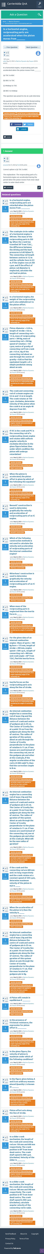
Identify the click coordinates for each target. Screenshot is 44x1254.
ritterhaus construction (17, 568)
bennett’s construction (17, 532)
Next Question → (33, 47)
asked (5, 61)
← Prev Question (10, 47)
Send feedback (10, 1234)
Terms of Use (24, 1239)
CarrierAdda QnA (17, 3)
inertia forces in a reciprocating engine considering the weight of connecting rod (22, 383)
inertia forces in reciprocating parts (28, 113)
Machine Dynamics (21, 61)
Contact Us (9, 1243)
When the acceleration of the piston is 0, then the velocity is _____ (21, 910)
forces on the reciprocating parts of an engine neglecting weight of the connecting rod (21, 117)
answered (5, 165)
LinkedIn (24, 129)
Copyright (35, 1234)
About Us (23, 1234)
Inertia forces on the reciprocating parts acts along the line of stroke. (21, 685)
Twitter (30, 124)
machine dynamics (9, 113)
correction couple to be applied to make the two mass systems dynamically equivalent (20, 784)
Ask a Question (18, 14)
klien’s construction (16, 468)
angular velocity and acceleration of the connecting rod (21, 424)
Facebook (18, 124)
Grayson (14, 213)
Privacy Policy (10, 1239)
